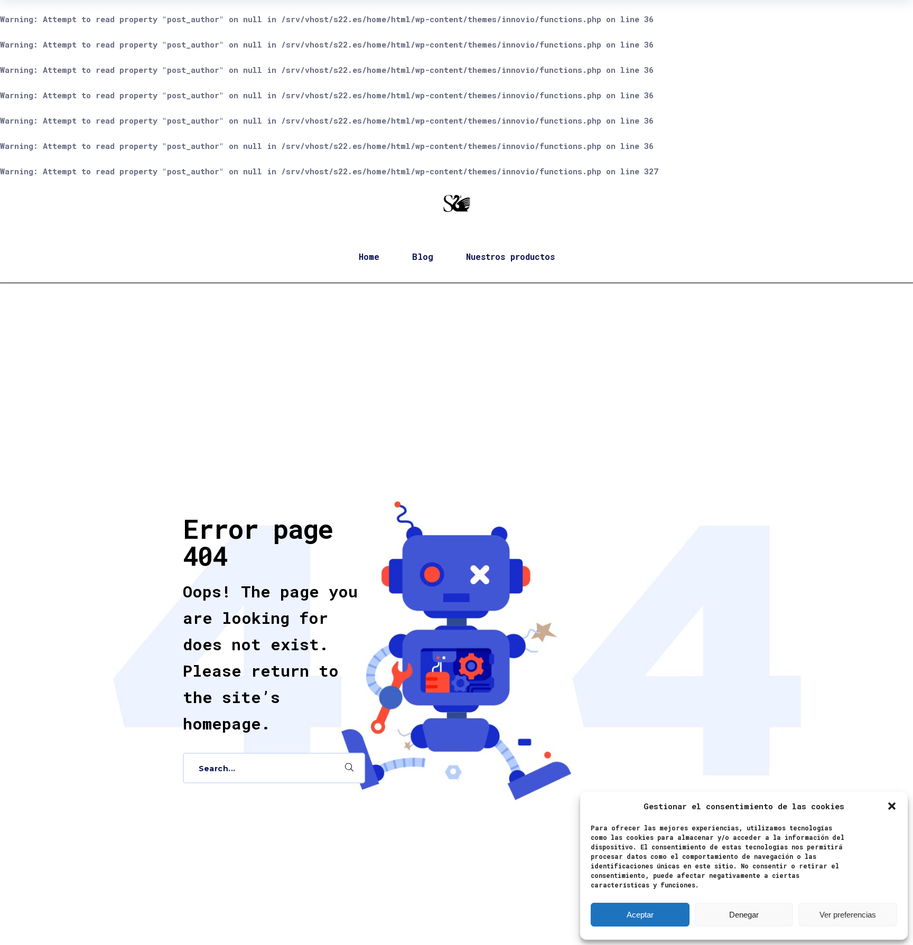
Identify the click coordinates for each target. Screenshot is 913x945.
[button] (892, 806)
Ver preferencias (847, 914)
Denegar (744, 914)
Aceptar (640, 914)
